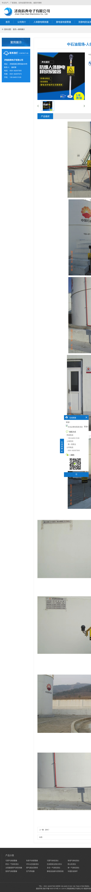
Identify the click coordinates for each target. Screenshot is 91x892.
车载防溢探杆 (73, 871)
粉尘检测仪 (72, 864)
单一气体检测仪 (73, 867)
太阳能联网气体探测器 (13, 867)
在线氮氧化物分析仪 (54, 864)
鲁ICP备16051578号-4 (51, 888)
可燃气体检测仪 (53, 860)
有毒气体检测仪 (73, 860)
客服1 (68, 422)
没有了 (47, 830)
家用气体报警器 (11, 871)
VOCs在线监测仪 (32, 864)
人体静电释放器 (41, 21)
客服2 (85, 426)
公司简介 (21, 21)
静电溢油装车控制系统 (55, 871)
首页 (8, 21)
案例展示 (21, 29)
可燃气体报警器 (11, 860)
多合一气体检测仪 (53, 867)
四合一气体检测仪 (12, 864)
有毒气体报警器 (32, 860)
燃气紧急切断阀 (32, 867)
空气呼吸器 (30, 871)
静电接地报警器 (63, 21)
